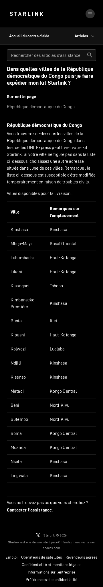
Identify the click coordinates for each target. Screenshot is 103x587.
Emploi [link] (11, 557)
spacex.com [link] (51, 548)
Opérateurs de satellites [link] (41, 557)
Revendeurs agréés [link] (82, 557)
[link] (26, 14)
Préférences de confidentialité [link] (51, 579)
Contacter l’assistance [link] (29, 510)
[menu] (90, 13)
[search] (90, 55)
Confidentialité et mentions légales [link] (52, 564)
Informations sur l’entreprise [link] (52, 572)
